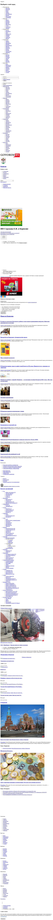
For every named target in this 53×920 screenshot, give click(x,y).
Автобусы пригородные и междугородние (12, 466)
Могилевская (6, 86)
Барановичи (8, 65)
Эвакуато (8, 526)
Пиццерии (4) (9, 494)
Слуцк (7, 25)
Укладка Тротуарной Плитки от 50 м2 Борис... (11, 686)
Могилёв (8, 8)
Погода (4, 174)
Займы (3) (8, 551)
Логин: (4, 76)
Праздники (5, 553)
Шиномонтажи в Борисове (6, 642)
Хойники (8, 52)
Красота (5, 527)
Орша (7, 59)
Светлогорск (8, 51)
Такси (7, 514)
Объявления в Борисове (7, 654)
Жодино (7, 23)
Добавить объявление (26, 657)
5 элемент (10, 540)
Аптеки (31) (8, 500)
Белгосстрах (8, 601)
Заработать (5, 186)
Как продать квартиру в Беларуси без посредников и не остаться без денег (19, 791)
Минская (5, 98)
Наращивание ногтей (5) (11, 535)
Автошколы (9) (9, 506)
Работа (4, 176)
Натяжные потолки (10, 565)
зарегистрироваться (32, 302)
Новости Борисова (7, 316)
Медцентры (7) (9, 499)
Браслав (7, 56)
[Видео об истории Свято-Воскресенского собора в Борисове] (22, 737)
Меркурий (10, 542)
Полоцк (7, 60)
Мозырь (7, 46)
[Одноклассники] (3, 296)
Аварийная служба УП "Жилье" (13, 603)
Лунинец (8, 68)
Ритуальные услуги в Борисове (7, 234)
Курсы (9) (8, 505)
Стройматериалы (9, 561)
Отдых (4, 507)
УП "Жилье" (8, 598)
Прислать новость (7, 187)
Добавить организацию (6, 276)
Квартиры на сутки (10, 574)
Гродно (7, 30)
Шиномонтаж (9, 525)
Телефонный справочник (8, 474)
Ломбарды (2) (9, 550)
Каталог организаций (7, 488)
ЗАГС (7, 599)
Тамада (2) (8, 556)
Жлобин (7, 44)
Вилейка (8, 22)
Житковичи (8, 43)
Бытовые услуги (6, 582)
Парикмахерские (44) (10, 528)
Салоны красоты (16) (10, 529)
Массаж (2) (8, 532)
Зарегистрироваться (7, 85)
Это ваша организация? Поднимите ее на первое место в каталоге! (10, 232)
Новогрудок (8, 33)
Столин (7, 72)
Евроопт (10, 541)
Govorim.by (3, 898)
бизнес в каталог (6, 608)
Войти (4, 84)
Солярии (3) (8, 530)
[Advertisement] (26, 198)
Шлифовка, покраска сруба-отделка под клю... (11, 678)
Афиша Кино (6, 473)
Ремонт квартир (9, 562)
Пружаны (8, 71)
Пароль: (5, 78)
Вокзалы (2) (8, 516)
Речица (7, 49)
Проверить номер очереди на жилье (11, 486)
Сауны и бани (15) (10, 509)
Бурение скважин (9, 568)
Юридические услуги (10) (11, 591)
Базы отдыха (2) (9, 572)
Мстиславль (8, 16)
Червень (7, 28)
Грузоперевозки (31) (10, 515)
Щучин (7, 38)
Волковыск (8, 31)
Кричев (7, 15)
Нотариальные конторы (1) (12, 594)
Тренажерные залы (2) (10, 578)
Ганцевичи (8, 66)
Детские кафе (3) (9, 493)
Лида (7, 32)
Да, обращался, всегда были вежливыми (11, 306)
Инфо (2, 460)
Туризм (4, 569)
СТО (7, 519)
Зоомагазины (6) (9, 548)
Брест (7, 64)
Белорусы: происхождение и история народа (13, 793)
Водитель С (3, 669)
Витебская (5, 133)
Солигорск (8, 26)
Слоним (7, 36)
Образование (6, 504)
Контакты (5, 907)
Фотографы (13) (9, 558)
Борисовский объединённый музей (10, 454)
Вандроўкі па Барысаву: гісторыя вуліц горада (14, 337)
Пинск (7, 70)
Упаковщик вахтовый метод (7, 661)
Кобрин (7, 67)
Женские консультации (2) (11, 502)
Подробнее (3, 742)
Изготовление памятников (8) (12, 587)
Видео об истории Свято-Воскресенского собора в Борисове (14, 739)
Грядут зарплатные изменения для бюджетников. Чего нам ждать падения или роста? (21, 782)
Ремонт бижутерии (10, 583)
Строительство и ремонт (8, 560)
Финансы (5, 549)
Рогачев (7, 50)
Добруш (7, 42)
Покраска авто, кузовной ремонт (13, 520)
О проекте (5, 185)
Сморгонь (8, 37)
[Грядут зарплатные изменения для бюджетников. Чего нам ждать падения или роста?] (22, 779)
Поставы (8, 61)
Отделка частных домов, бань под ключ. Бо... (11, 695)
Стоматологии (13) (10, 501)
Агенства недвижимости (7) (12, 593)
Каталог (5, 172)
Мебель (7, 567)
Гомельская (5, 119)
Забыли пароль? (6, 79)
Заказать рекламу (7, 184)
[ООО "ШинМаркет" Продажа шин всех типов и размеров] (22, 641)
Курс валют (3, 181)
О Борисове (5, 171)
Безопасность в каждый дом (8, 425)
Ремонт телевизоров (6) (11, 585)
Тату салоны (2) (9, 534)
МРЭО (7, 600)
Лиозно (7, 58)
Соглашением (4, 916)
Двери (7, 564)
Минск (7, 19)
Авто (4, 518)
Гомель (7, 40)
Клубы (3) (8, 497)
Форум (4, 178)
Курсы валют (6, 479)
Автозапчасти (9, 522)
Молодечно (8, 24)
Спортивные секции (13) (11, 579)
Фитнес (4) (8, 577)
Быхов (7, 10)
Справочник (6, 173)
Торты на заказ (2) (10, 557)
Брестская (5, 142)
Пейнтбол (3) (9, 508)
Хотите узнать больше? (6, 325)
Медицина (5, 498)
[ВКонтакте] (1, 296)
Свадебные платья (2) (10, 555)
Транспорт (5, 513)
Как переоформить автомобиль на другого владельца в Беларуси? (17, 794)
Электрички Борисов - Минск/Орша (11, 468)
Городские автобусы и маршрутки (10, 465)
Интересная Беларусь (7, 751)
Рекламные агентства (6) (11, 592)
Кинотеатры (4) (9, 511)
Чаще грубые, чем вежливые (8, 309)
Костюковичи (9, 14)
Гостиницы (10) (9, 571)
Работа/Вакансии (7, 471)
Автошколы (8, 523)
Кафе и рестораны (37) (11, 492)
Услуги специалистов (8, 590)
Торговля (5, 536)
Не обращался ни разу (7, 310)
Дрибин (7, 12)
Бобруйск (8, 9)
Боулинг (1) (8, 512)
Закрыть (2, 1)
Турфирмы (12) (9, 570)
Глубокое (8, 57)
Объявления (5, 177)
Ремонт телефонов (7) (10, 584)
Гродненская (6, 108)
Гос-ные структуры (7, 597)
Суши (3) (8, 495)
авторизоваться (22, 302)
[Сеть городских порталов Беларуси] (10, 157)
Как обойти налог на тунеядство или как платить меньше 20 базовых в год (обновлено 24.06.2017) (25, 792)
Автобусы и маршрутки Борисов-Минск (12, 467)
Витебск (7, 54)
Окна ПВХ (8, 563)
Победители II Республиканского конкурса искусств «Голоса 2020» (19, 439)
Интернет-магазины (10, 537)
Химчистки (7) (9, 589)
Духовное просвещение (7, 397)
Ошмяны (8, 35)
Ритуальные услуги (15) (11, 586)
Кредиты (5, 480)
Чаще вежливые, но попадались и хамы (11, 308)
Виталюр (10, 547)
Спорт (4, 575)
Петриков (8, 47)
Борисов (7, 21)
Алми (9, 544)
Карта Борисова (6, 470)
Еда (4, 491)
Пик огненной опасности (7, 358)
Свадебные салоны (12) (11, 554)
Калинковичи (9, 45)
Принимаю (3, 918)
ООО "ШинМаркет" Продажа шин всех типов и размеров (14, 645)
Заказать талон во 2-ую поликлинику (11, 482)
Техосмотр (8, 521)
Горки (7, 11)
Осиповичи (8, 17)
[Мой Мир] (5, 296)
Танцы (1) (8, 580)
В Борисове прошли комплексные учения (12, 411)
